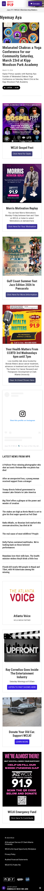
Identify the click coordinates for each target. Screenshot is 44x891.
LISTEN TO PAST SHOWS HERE (22, 687)
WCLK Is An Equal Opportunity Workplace (20, 849)
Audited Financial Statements (16, 860)
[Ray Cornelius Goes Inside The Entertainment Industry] (22, 647)
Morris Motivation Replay (22, 208)
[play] (3, 888)
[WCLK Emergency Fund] (22, 779)
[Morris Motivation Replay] (22, 183)
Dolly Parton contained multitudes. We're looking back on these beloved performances (20, 545)
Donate (36, 4)
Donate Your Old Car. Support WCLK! (22, 733)
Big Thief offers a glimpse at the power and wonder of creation (21, 502)
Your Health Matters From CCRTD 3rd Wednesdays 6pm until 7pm (22, 352)
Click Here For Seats (22, 153)
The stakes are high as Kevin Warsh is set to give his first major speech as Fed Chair (21, 513)
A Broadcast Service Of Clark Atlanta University (19, 843)
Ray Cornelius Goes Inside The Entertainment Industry (22, 673)
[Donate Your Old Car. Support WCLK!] (22, 712)
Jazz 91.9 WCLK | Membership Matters (22, 10)
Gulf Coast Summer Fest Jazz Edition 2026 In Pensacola (22, 284)
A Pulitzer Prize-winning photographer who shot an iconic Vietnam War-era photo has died (21, 467)
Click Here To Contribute (22, 818)
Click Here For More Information (22, 294)
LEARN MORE (22, 741)
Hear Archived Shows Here (22, 380)
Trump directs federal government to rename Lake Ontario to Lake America (19, 491)
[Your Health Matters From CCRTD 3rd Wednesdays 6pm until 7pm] (22, 324)
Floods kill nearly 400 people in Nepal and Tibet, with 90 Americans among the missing (21, 570)
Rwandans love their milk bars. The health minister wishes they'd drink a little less (20, 557)
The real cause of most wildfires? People (20, 533)
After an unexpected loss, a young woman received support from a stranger (20, 480)
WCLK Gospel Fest (22, 148)
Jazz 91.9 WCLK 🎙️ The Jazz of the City (20, 446)
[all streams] (41, 888)
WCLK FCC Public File (13, 865)
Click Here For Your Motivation (22, 226)
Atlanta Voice (22, 616)
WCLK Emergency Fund (22, 812)
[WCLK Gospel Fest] (22, 122)
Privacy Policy (10, 854)
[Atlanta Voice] (22, 596)
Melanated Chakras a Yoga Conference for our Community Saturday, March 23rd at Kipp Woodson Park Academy (21, 56)
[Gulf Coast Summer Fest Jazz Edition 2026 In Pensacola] (22, 256)
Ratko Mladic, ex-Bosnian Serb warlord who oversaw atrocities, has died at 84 (21, 524)
